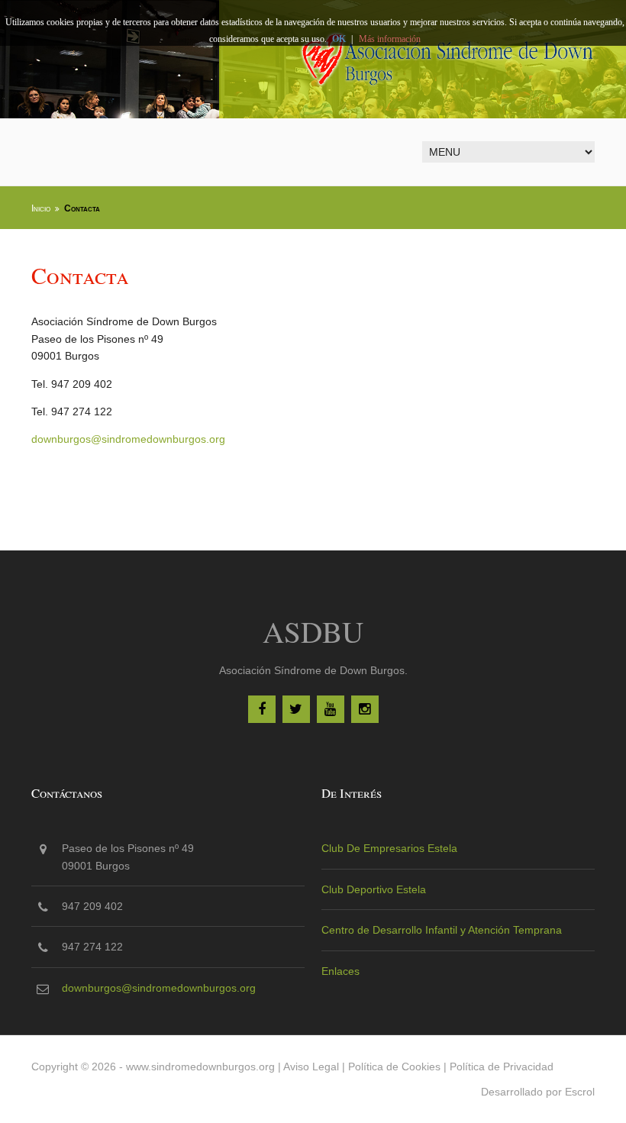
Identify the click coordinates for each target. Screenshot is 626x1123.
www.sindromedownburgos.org (200, 1066)
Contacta (82, 208)
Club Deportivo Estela (373, 889)
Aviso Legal (311, 1066)
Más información (390, 39)
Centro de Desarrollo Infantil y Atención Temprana (441, 930)
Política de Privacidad (501, 1066)
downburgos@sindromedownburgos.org (128, 439)
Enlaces (340, 971)
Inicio (40, 208)
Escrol (580, 1092)
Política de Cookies (394, 1066)
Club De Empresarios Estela (389, 848)
